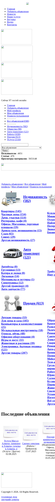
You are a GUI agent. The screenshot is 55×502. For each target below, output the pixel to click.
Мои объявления (19, 187)
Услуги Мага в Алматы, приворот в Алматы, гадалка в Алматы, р (11, 445)
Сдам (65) (7, 233)
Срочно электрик (30, 443)
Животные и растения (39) (18, 343)
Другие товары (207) (14, 352)
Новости (11, 14)
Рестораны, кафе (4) (14, 220)
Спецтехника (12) (12, 282)
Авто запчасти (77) (13, 289)
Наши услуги (13, 16)
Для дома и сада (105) (15, 320)
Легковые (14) (10, 276)
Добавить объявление (18, 11)
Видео (10, 22)
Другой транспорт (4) (14, 285)
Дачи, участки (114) (13, 217)
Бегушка (11, 19)
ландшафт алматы (10, 499)
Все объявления (32, 184)
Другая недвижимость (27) (18, 240)
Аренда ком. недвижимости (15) (21, 230)
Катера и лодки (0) (13, 273)
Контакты (12, 24)
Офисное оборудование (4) (18, 336)
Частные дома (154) (13, 214)
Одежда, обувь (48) (13, 333)
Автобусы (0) (9, 266)
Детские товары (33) (14, 317)
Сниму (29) (8, 236)
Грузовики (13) (10, 269)
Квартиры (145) (11, 211)
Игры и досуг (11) (12, 339)
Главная (11, 9)
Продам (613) (33, 303)
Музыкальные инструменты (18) (22, 330)
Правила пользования (41, 187)
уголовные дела (9, 497)
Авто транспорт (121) (31, 253)
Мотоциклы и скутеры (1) (17, 279)
